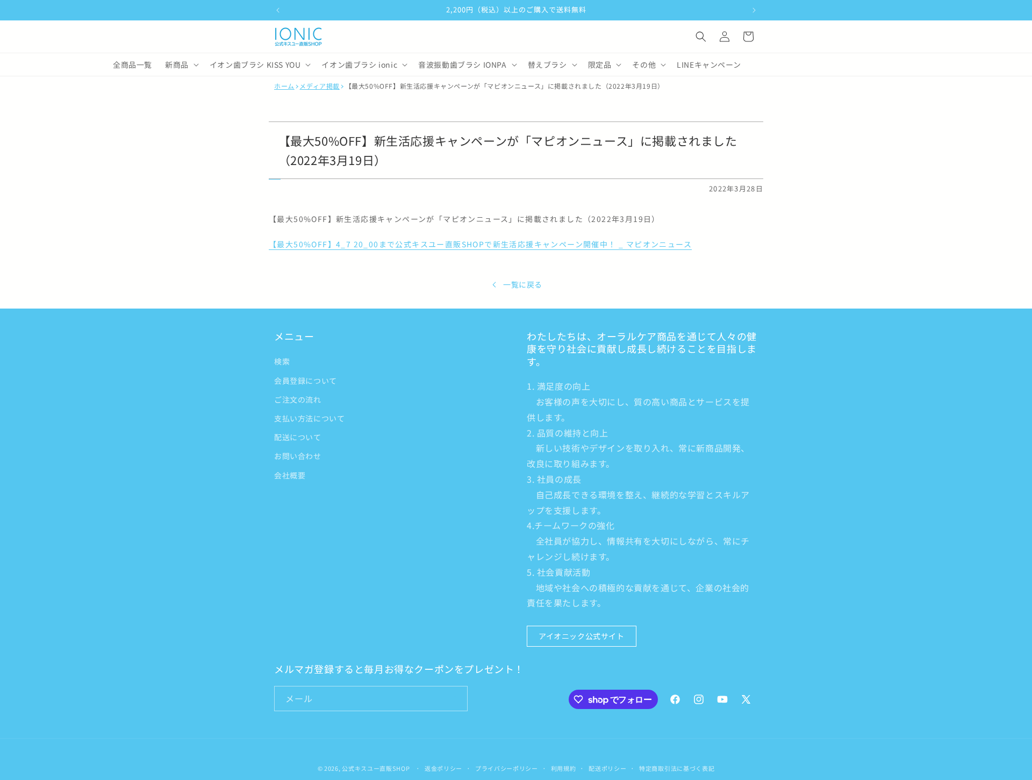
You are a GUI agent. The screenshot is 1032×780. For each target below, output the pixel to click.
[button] (701, 36)
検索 (282, 361)
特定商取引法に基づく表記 (676, 768)
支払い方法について (309, 418)
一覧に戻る (522, 284)
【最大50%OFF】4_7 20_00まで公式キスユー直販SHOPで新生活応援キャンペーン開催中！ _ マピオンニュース (480, 244)
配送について (297, 437)
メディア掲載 (319, 86)
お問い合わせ (297, 455)
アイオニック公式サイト (582, 636)
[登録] (455, 698)
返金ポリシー (443, 768)
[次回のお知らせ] (754, 10)
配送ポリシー (607, 768)
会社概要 (289, 475)
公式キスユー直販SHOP (376, 768)
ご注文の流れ (297, 399)
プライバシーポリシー (506, 768)
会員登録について (305, 380)
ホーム (284, 86)
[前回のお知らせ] (278, 10)
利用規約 (563, 768)
